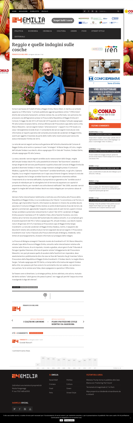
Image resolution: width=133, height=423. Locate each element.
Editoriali (20, 36)
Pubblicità (34, 11)
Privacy (44, 11)
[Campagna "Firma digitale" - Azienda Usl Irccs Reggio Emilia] (84, 24)
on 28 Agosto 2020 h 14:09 (35, 340)
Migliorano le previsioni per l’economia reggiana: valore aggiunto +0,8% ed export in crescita (105, 151)
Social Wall (53, 379)
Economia (33, 31)
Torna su (116, 368)
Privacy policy (69, 420)
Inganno (92, 183)
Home (14, 11)
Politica (19, 31)
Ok (61, 420)
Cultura (61, 31)
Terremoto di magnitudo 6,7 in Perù (100, 387)
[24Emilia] (28, 20)
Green (74, 31)
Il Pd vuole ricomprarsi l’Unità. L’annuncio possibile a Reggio (105, 200)
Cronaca (47, 31)
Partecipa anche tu (36, 333)
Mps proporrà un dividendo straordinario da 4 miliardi (103, 393)
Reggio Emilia (32, 287)
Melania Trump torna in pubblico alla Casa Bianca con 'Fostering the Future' (103, 381)
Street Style (97, 31)
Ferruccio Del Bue (20, 54)
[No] (130, 418)
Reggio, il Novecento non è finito (100, 134)
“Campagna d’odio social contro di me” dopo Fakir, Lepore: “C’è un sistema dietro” (105, 168)
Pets (51, 392)
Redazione (23, 11)
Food (84, 31)
